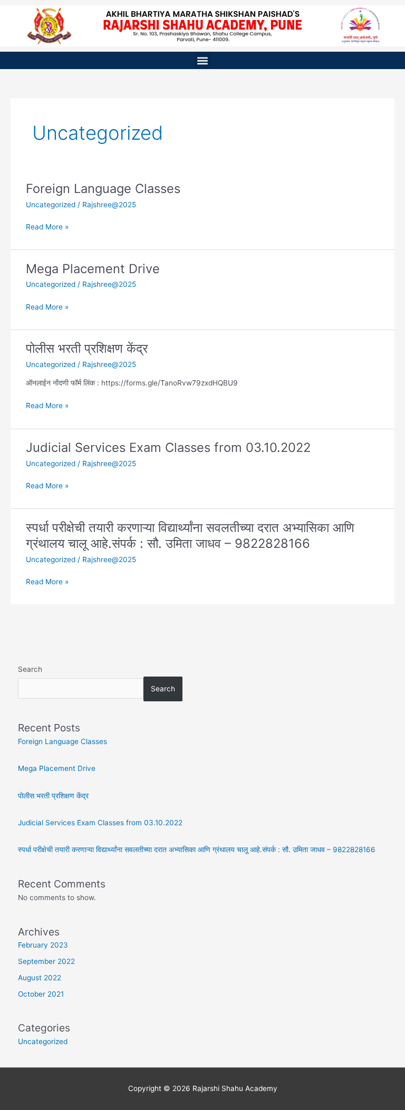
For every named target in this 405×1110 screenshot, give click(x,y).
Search (30, 669)
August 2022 (39, 977)
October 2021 (41, 994)
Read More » (47, 226)
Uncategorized (50, 204)
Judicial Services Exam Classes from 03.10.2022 (168, 447)
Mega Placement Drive (93, 268)
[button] (202, 60)
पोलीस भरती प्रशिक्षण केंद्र (87, 348)
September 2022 (46, 961)
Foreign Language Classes (103, 188)
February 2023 (43, 945)
